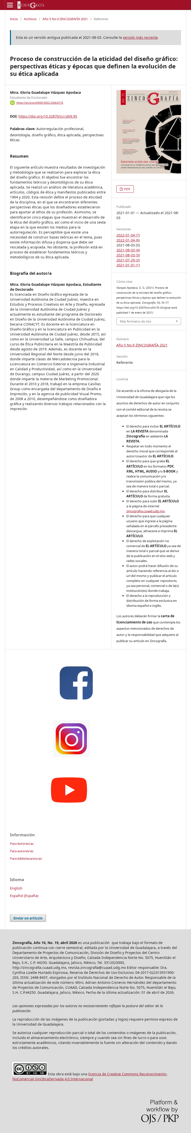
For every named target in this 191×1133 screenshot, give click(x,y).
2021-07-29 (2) (128, 260)
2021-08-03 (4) (128, 250)
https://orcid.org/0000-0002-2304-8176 (39, 102)
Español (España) (24, 895)
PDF (126, 189)
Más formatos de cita (135, 321)
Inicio (14, 19)
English (16, 888)
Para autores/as (21, 851)
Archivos (30, 19)
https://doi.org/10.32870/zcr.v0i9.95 (47, 116)
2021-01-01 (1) (128, 265)
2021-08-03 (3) (128, 255)
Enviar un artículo (28, 918)
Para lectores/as (22, 843)
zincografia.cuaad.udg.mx (145, 511)
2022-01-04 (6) (128, 240)
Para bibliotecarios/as (26, 858)
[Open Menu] (10, 5)
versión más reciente (140, 37)
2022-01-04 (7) (128, 235)
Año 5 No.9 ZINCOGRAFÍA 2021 (65, 19)
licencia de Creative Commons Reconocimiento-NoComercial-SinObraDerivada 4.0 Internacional (89, 1076)
